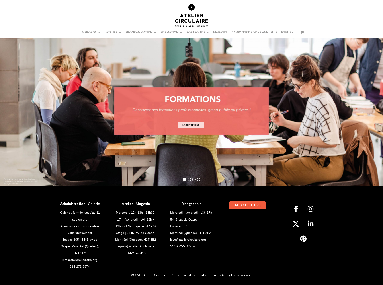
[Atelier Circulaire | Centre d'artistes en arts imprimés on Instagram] (310, 209)
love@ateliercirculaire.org (188, 239)
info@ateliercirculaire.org (79, 260)
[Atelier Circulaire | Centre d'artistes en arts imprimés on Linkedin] (310, 224)
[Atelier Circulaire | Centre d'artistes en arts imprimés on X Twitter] (296, 224)
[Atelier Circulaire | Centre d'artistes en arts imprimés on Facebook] (296, 209)
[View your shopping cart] (302, 32)
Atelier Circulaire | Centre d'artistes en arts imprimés (182, 275)
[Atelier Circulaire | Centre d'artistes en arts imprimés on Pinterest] (303, 239)
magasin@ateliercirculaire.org (136, 246)
